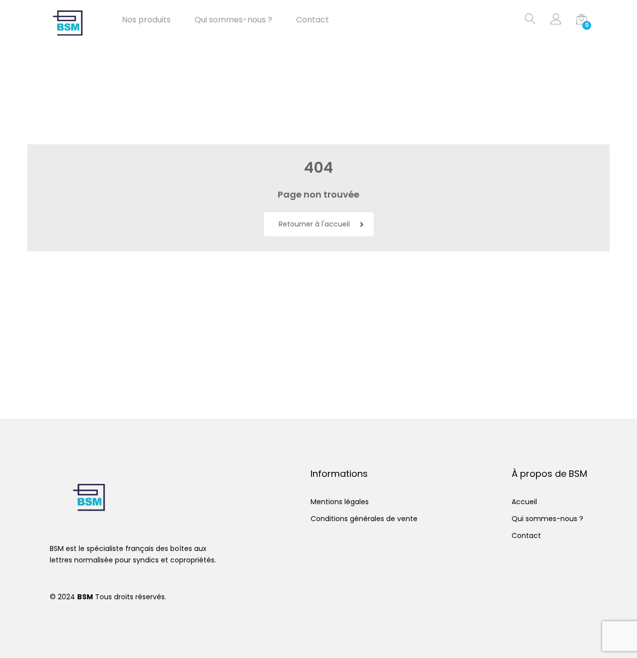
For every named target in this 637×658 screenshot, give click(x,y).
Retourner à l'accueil (314, 224)
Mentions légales (340, 502)
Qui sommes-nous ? (233, 20)
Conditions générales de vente (364, 519)
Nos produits (146, 20)
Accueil (524, 502)
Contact (312, 20)
